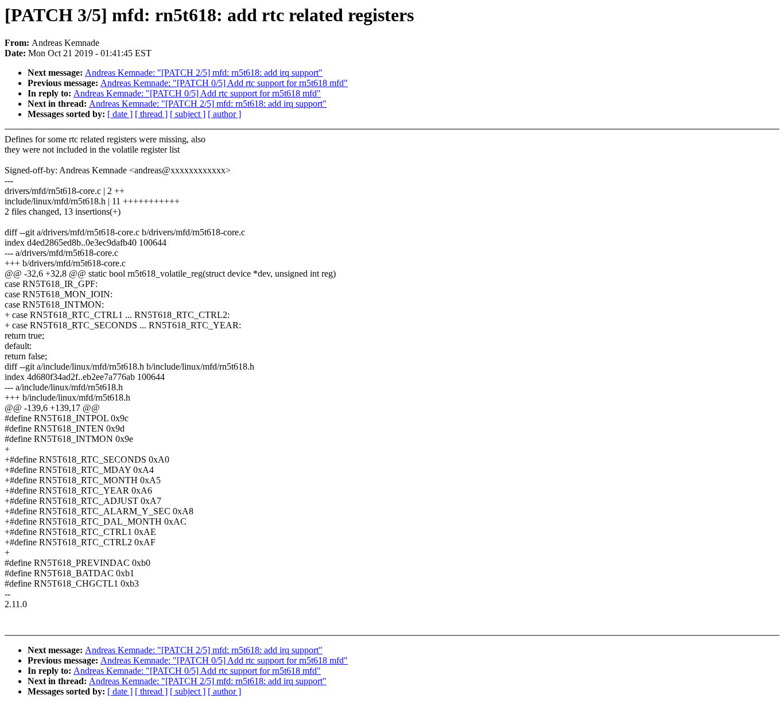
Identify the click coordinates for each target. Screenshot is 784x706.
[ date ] (120, 114)
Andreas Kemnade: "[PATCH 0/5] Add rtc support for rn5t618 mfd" (224, 83)
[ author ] (224, 114)
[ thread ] (151, 114)
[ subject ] (187, 114)
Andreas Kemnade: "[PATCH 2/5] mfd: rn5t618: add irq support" (204, 72)
